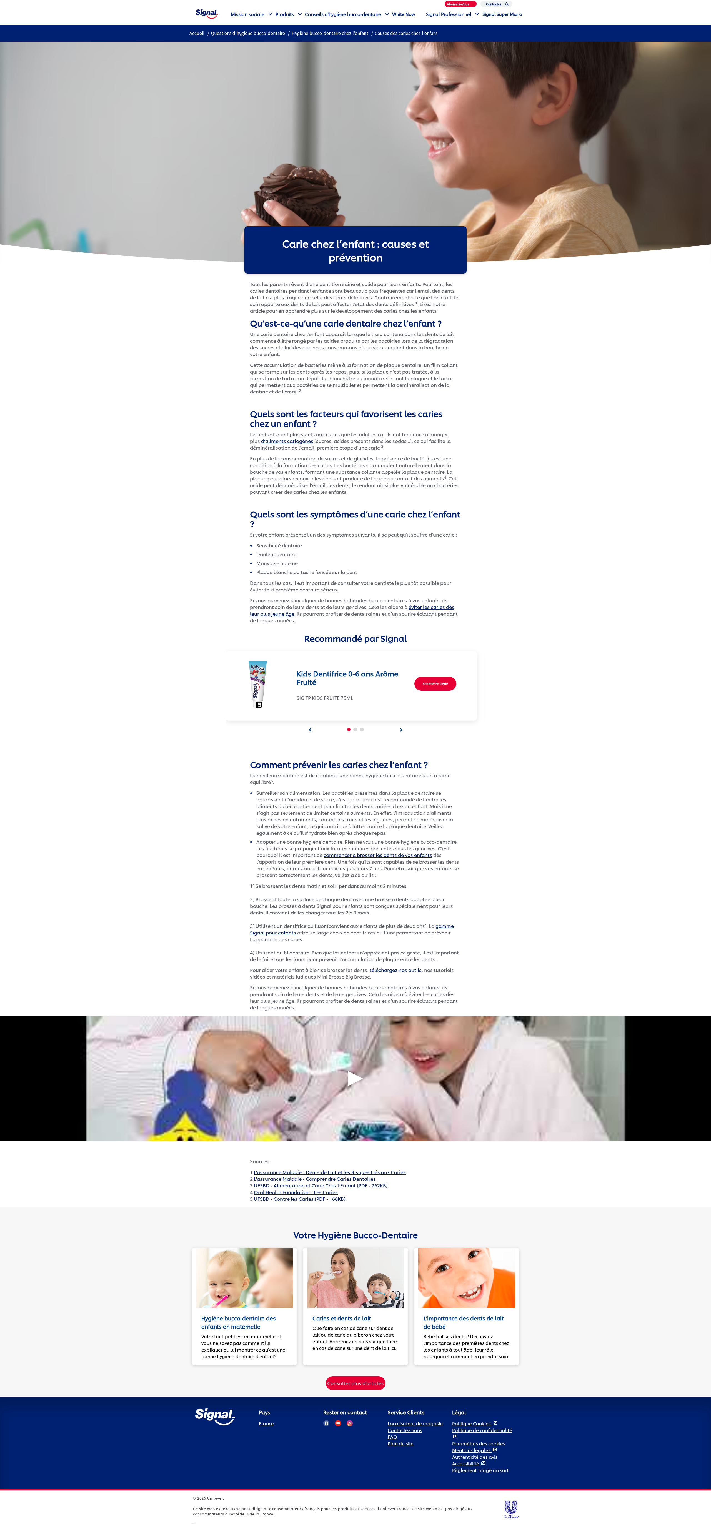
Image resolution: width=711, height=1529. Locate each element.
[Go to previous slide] (310, 730)
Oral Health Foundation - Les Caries (296, 1192)
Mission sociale (247, 14)
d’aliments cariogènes (287, 440)
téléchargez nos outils (396, 969)
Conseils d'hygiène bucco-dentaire (343, 14)
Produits (285, 14)
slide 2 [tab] (355, 729)
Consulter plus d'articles (355, 1383)
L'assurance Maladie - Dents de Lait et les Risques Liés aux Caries (330, 1172)
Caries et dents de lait (341, 1318)
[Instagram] (350, 1423)
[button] (355, 1078)
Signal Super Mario (502, 14)
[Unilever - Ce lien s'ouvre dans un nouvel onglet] (193, 1521)
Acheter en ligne (435, 683)
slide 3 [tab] (362, 729)
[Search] (506, 5)
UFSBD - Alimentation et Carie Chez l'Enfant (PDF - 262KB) (321, 1185)
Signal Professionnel (448, 14)
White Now (403, 14)
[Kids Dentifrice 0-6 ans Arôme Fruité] (256, 684)
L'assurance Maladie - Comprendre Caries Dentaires (315, 1178)
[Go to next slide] (401, 730)
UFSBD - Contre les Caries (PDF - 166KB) (300, 1198)
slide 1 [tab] (349, 729)
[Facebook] (326, 1423)
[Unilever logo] (511, 1508)
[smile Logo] (207, 13)
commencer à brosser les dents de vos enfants (378, 854)
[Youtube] (338, 1423)
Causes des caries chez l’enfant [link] (406, 33)
